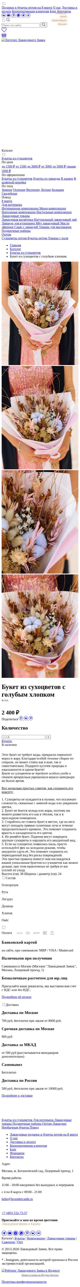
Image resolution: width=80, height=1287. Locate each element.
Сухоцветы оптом (14, 238)
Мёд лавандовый (48, 223)
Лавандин (59, 1123)
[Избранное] (4, 31)
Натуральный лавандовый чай (55, 219)
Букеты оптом (37, 238)
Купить (7, 741)
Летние (46, 190)
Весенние (33, 190)
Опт (20, 1242)
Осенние (19, 190)
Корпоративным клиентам (30, 11)
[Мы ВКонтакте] (4, 16)
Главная (15, 245)
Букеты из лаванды (46, 178)
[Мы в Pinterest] (13, 16)
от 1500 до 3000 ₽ (28, 166)
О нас (57, 7)
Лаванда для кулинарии (19, 223)
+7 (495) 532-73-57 (14, 1213)
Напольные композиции (19, 212)
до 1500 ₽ (8, 166)
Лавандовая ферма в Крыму (21, 1224)
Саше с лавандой (26, 227)
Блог (13, 1149)
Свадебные (9, 193)
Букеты (20, 1238)
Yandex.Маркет (59, 20)
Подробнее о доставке (17, 1095)
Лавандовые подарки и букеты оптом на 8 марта (44, 1134)
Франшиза (17, 1153)
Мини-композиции (52, 208)
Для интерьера (12, 204)
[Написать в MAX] (28, 16)
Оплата (7, 933)
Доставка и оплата (23, 1142)
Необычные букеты (16, 1127)
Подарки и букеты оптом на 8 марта (27, 7)
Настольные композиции (54, 212)
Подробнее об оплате (16, 997)
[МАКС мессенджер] (38, 1234)
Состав (11, 878)
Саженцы (8, 1242)
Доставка (12, 1005)
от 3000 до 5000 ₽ (53, 166)
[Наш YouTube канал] (9, 16)
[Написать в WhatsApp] (18, 16)
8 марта (7, 201)
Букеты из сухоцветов (17, 158)
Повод (34, 1127)
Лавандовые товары (16, 216)
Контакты (17, 1157)
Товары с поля (58, 238)
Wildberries (61, 13)
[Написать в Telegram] (23, 16)
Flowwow (62, 24)
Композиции (36, 1238)
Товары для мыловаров (55, 227)
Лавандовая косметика (18, 219)
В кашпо (67, 178)
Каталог (15, 249)
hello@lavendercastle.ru (17, 1199)
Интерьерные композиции (20, 208)
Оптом (6, 234)
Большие (58, 190)
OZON (63, 17)
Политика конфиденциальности (24, 1281)
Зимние (7, 190)
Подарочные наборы (16, 230)
